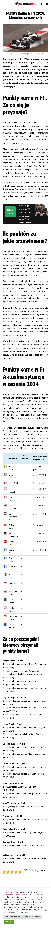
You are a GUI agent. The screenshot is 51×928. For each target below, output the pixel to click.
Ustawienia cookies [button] (12, 916)
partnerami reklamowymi (14, 894)
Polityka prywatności (32, 916)
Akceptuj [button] (9, 921)
